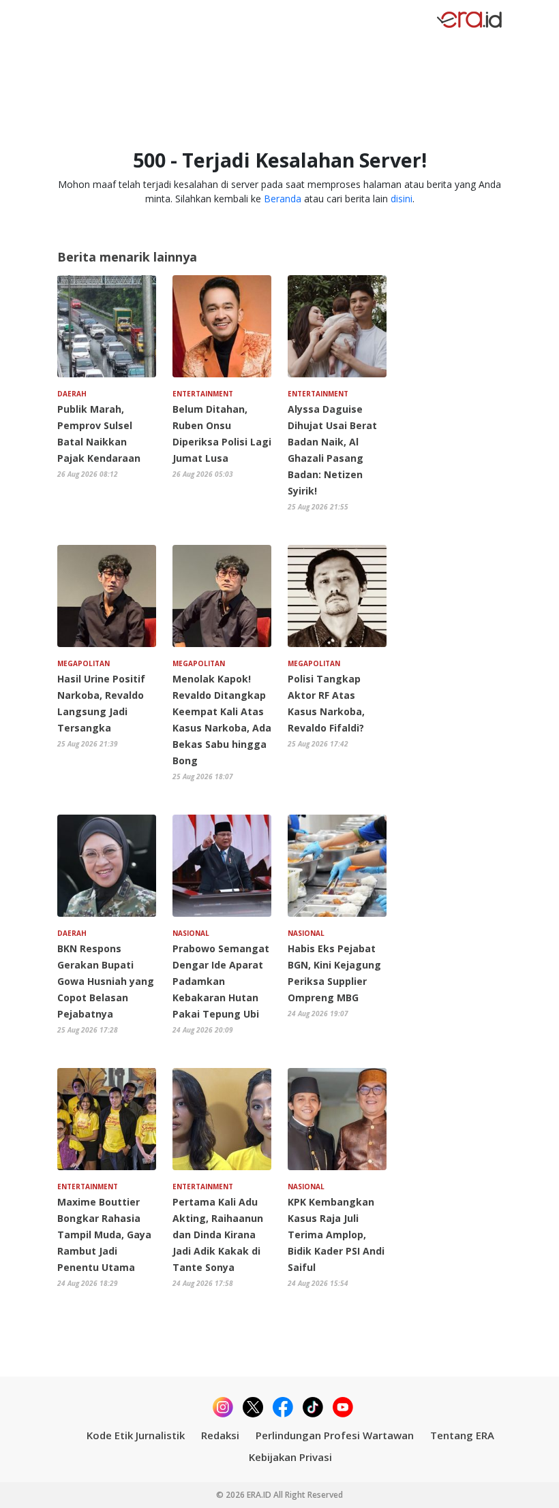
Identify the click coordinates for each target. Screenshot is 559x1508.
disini (401, 198)
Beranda (282, 198)
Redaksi (220, 1435)
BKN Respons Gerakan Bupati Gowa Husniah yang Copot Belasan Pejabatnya (105, 981)
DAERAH (72, 393)
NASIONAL (190, 933)
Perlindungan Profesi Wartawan (335, 1435)
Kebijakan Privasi (290, 1457)
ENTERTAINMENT (202, 393)
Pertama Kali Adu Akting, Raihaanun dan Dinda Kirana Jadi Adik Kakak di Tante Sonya (217, 1234)
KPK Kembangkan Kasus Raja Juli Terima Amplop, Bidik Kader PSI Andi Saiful (336, 1234)
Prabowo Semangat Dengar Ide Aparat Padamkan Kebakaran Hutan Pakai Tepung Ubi (220, 981)
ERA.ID (260, 1495)
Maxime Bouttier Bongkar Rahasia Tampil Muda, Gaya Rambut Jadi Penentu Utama (104, 1234)
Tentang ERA (462, 1435)
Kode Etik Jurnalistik (136, 1435)
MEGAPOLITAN (83, 663)
